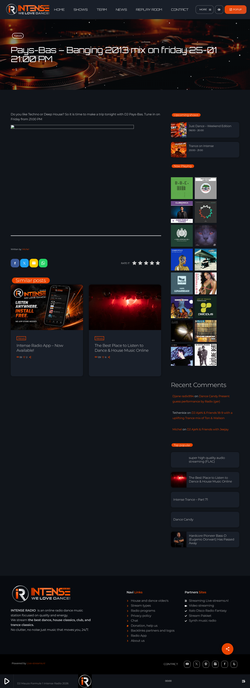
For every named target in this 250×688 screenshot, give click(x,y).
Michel (25, 249)
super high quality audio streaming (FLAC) (207, 460)
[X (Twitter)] (196, 664)
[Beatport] (234, 664)
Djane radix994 (183, 396)
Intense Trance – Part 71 (190, 500)
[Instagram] (215, 664)
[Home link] (28, 9)
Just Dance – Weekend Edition (210, 126)
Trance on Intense (201, 146)
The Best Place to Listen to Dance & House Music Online (122, 348)
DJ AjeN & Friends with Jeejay (208, 429)
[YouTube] (187, 664)
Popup (235, 9)
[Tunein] (206, 664)
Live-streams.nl (36, 663)
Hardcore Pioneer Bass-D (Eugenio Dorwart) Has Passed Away (211, 539)
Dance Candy (183, 520)
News (18, 35)
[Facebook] (224, 664)
